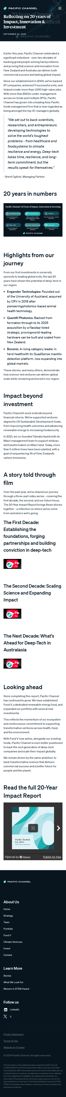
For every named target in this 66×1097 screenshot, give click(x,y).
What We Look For (13, 982)
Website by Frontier (14, 1047)
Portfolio (8, 928)
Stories (7, 975)
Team (7, 922)
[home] (20, 8)
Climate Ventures (13, 941)
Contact (8, 955)
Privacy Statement (14, 1034)
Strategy (8, 915)
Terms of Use (11, 1040)
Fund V (7, 935)
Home (7, 909)
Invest (7, 948)
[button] (60, 8)
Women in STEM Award (16, 988)
